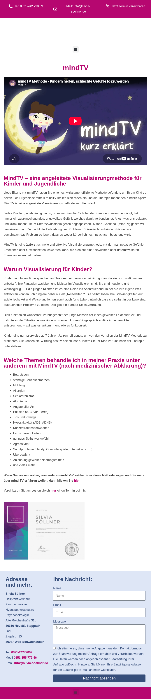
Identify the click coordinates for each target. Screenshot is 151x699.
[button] (76, 49)
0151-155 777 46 (25, 657)
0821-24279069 (21, 652)
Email (57, 605)
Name (57, 588)
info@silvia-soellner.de (31, 663)
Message (59, 621)
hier (77, 480)
